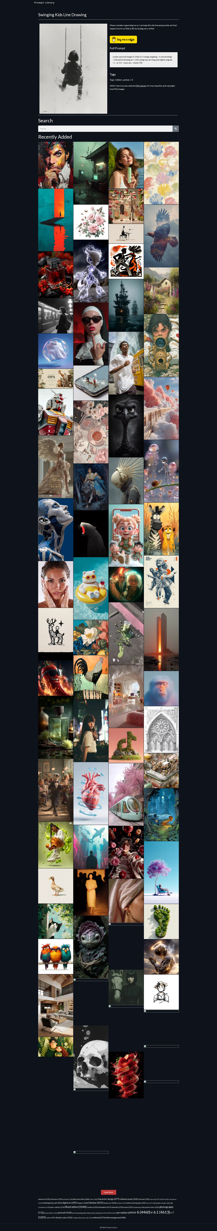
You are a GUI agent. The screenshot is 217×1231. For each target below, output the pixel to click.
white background (115, 1217)
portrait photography (81, 1213)
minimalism (104, 1207)
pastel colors (152, 1207)
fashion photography (136, 1203)
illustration (76, 1206)
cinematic (143, 1199)
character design (108, 1199)
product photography (98, 1213)
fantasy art (109, 1203)
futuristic (151, 1203)
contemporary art (52, 1203)
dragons (82, 1203)
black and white (81, 1199)
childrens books (129, 1199)
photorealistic (50, 1213)
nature (128, 1207)
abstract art (44, 1199)
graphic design (163, 1203)
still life (111, 1213)
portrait (126, 80)
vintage (77, 1218)
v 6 (131, 80)
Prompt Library (44, 3)
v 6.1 (160, 1212)
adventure (56, 1199)
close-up (154, 1199)
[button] (108, 1192)
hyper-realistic (56, 1207)
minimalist (117, 1207)
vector (50, 1218)
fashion (121, 1203)
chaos (93, 1199)
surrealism (125, 1212)
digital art (69, 1203)
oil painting (138, 1207)
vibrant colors (63, 1217)
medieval (92, 1207)
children (118, 80)
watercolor (86, 1218)
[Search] (176, 129)
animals (67, 1199)
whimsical (99, 1218)
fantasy (95, 1202)
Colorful (164, 1199)
